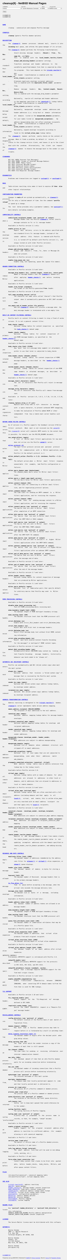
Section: (23, 6)
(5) (46, 101)
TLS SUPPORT (7, 991)
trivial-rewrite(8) (15, 1184)
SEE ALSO (6, 1181)
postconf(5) (12, 1194)
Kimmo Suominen (36, 1258)
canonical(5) (13, 1191)
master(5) (12, 1195)
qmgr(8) (11, 1186)
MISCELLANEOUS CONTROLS (12, 1015)
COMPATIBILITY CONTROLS (12, 214)
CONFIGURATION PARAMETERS (12, 194)
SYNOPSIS (6, 32)
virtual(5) (12, 1192)
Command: (6, 6)
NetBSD (28, 1258)
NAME (4, 25)
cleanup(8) (16, 431)
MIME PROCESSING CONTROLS (12, 599)
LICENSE (5, 1219)
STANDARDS (6, 156)
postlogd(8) (12, 1198)
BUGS (4, 183)
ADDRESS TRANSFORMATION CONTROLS (15, 699)
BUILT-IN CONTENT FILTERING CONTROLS (17, 315)
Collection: (53, 6)
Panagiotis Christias (56, 1258)
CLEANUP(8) (7, 1255)
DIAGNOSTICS (7, 175)
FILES (5, 1172)
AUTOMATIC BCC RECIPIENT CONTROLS (16, 662)
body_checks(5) (14, 1189)
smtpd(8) (56, 428)
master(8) (12, 1197)
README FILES (7, 1205)
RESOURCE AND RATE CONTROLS (13, 853)
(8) (16, 43)
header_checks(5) (14, 1188)
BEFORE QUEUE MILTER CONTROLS (14, 422)
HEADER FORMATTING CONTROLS (13, 266)
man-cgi (47, 1258)
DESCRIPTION (7, 40)
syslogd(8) (12, 1200)
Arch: (44, 6)
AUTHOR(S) (6, 1227)
